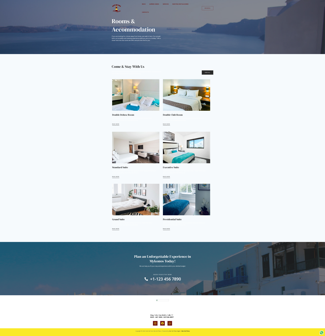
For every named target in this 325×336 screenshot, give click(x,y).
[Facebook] (162, 323)
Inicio (144, 4)
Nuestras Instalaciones (180, 4)
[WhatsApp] (169, 323)
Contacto (145, 12)
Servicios (166, 4)
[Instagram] (155, 323)
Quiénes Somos (154, 4)
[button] (207, 8)
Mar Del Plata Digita (174, 331)
